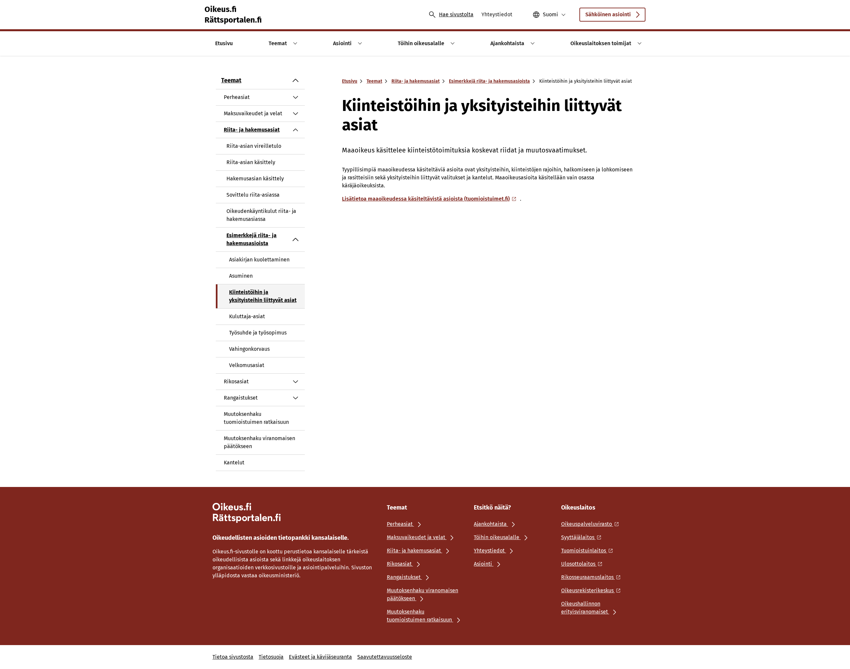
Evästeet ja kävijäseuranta (320, 657)
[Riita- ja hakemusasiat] (295, 130)
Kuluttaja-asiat (247, 316)
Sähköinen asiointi (608, 14)
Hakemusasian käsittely (255, 178)
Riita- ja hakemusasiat (252, 130)
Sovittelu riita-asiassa (253, 195)
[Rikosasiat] (295, 381)
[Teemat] (295, 80)
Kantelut (234, 462)
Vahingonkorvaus (249, 349)
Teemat (231, 80)
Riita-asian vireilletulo (253, 146)
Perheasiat (237, 97)
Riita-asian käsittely (250, 162)
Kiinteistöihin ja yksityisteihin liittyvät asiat (263, 296)
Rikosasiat (236, 381)
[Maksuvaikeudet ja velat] (295, 113)
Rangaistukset (241, 398)
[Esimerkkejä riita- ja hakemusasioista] (295, 239)
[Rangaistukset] (295, 398)
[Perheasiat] (295, 97)
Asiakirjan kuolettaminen (259, 259)
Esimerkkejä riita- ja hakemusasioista (251, 239)
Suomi (550, 14)
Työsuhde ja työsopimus (258, 333)
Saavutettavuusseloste (384, 657)
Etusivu (349, 81)
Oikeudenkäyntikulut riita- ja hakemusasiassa (261, 215)
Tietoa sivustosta (232, 657)
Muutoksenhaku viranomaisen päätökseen (259, 442)
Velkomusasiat (246, 365)
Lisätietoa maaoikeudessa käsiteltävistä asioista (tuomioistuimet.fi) (426, 199)
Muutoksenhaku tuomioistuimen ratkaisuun (256, 418)
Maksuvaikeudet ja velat (253, 113)
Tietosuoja (271, 657)
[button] (294, 43)
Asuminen (241, 276)
